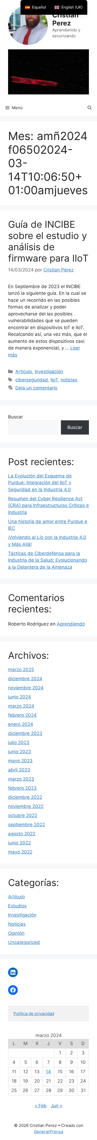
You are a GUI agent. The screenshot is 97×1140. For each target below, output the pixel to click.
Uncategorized (24, 942)
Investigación (49, 371)
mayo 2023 (20, 760)
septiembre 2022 (26, 824)
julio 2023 (18, 742)
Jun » (56, 1105)
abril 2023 (19, 770)
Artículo (23, 371)
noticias (69, 380)
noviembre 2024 (26, 687)
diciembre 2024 (25, 678)
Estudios (17, 906)
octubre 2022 (22, 815)
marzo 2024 (21, 706)
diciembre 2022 (25, 797)
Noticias (17, 924)
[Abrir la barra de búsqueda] (89, 108)
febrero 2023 (22, 788)
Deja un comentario (36, 388)
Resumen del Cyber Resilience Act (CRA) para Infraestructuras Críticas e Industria (48, 505)
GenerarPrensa (48, 1131)
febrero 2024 (22, 715)
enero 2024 (20, 724)
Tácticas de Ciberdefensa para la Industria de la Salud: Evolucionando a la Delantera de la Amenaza (47, 560)
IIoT (54, 380)
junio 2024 (19, 697)
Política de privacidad (33, 1013)
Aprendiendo (71, 624)
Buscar (15, 417)
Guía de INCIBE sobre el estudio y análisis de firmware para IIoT (48, 241)
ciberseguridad (31, 380)
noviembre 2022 (25, 806)
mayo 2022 (20, 852)
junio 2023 (19, 751)
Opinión (16, 933)
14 (48, 1071)
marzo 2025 (21, 669)
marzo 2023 (21, 779)
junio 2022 (19, 842)
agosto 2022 (21, 833)
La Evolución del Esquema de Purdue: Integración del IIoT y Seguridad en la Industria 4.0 (40, 482)
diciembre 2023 (25, 733)
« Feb (41, 1105)
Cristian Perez (65, 19)
